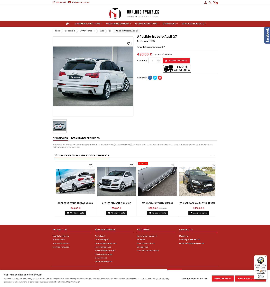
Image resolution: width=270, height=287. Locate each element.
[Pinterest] (160, 78)
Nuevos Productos (61, 243)
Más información (73, 282)
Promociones (59, 239)
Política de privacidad (105, 250)
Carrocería (169, 23)
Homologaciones (103, 247)
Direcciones (142, 247)
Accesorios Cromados (87, 23)
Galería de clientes (103, 261)
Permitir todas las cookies (250, 278)
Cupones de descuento (148, 250)
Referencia (142, 41)
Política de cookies (103, 254)
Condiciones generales (106, 243)
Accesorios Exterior (117, 23)
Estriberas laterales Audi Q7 (157, 203)
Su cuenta (143, 229)
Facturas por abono (146, 243)
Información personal (147, 236)
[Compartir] (150, 78)
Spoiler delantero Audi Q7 (116, 203)
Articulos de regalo (192, 23)
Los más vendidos (61, 247)
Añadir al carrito (176, 60)
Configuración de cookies (195, 278)
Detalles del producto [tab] (85, 138)
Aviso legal (100, 236)
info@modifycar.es (80, 2)
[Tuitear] (155, 78)
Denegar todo (222, 278)
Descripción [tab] (60, 138)
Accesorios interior (146, 23)
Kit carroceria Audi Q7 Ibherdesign (198, 203)
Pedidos (141, 239)
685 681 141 (61, 2)
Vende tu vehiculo (61, 236)
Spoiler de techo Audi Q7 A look (75, 203)
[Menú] (265, 257)
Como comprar (102, 239)
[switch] (261, 276)
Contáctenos (101, 258)
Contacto (186, 229)
